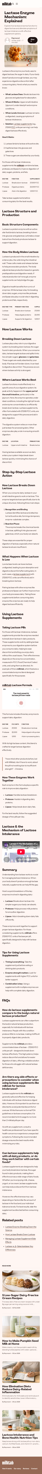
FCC (13, 127)
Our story (17, 3)
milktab (20, 165)
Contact (34, 1469)
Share (32, 40)
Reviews (26, 1469)
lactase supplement (22, 574)
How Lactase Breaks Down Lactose (20, 1234)
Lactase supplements (23, 124)
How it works (7, 3)
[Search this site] (13, 4)
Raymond (16, 38)
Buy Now (29, 3)
